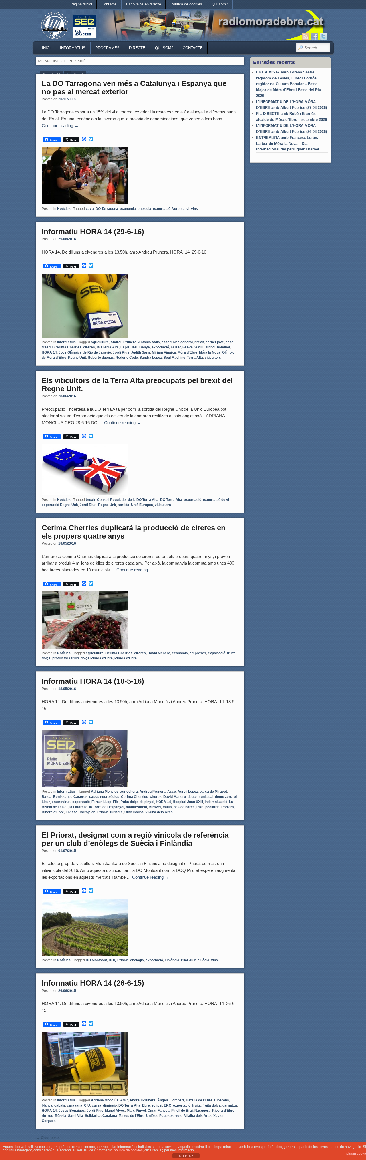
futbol (210, 347)
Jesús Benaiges (72, 1111)
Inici (46, 48)
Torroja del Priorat (93, 812)
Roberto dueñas (101, 358)
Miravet (155, 807)
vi (187, 209)
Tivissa (71, 812)
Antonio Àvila (149, 342)
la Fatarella (78, 807)
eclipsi (157, 1105)
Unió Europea (142, 505)
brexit (199, 342)
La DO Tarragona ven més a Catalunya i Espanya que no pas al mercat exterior (134, 87)
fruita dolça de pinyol (137, 802)
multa (167, 807)
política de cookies (128, 1150)
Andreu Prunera (123, 342)
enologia (144, 209)
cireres (89, 347)
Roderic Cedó (127, 358)
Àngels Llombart (170, 1100)
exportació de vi (216, 500)
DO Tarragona (107, 209)
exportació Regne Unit (60, 505)
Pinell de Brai (182, 1111)
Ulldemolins (134, 812)
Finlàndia (172, 960)
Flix (116, 802)
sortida (123, 505)
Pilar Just (188, 960)
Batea (46, 797)
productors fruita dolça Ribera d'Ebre (82, 658)
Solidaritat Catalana (101, 1116)
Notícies (64, 209)
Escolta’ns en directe (143, 4)
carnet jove (215, 342)
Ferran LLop (101, 802)
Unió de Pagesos (160, 1116)
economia (128, 209)
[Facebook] (314, 36)
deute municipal (200, 797)
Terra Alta (195, 358)
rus (50, 1116)
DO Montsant (96, 960)
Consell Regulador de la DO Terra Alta (127, 500)
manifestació (136, 807)
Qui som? (220, 4)
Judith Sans (140, 352)
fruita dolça (211, 1105)
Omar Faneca (159, 1111)
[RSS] (305, 36)
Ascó (171, 792)
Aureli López (188, 792)
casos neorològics (104, 797)
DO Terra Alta (108, 347)
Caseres (80, 797)
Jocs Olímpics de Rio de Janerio (85, 352)
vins (194, 209)
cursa (96, 1105)
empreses (198, 653)
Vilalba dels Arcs (159, 812)
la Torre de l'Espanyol (106, 807)
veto (178, 1116)
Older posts (48, 1138)
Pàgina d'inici (81, 4)
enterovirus (61, 802)
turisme (116, 812)
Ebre (146, 1105)
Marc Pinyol (136, 1111)
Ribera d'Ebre (125, 658)
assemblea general (177, 342)
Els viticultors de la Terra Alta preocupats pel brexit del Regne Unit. (137, 384)
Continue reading (60, 125)
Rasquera (202, 1111)
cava (90, 209)
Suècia (203, 960)
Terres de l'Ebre (131, 1116)
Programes (107, 48)
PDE (200, 807)
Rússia (60, 1116)
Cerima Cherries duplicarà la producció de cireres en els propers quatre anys (134, 531)
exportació (161, 209)
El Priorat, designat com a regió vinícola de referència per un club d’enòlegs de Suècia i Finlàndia (135, 839)
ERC (167, 1105)
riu (44, 1116)
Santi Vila (75, 1116)
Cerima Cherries (67, 347)
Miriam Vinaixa (164, 352)
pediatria (212, 807)
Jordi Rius (121, 352)
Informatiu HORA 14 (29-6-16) (93, 231)
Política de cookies (186, 4)
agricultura (100, 342)
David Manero (159, 653)
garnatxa (229, 1105)
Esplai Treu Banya (135, 347)
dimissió (110, 1105)
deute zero (223, 797)
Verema (178, 209)
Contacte (109, 4)
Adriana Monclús (104, 792)
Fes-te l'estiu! (193, 347)
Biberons (221, 1100)
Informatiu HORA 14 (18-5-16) (93, 681)
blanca (47, 1105)
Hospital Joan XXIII (188, 802)
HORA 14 (49, 352)
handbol (223, 347)
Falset (176, 347)
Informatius (72, 48)
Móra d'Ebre (187, 352)
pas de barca (184, 807)
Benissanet (62, 797)
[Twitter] (323, 36)
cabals (59, 1105)
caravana (74, 1105)
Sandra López (151, 358)
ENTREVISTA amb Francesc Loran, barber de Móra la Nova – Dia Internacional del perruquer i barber (287, 143)
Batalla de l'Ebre (199, 1100)
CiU (87, 1105)
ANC (124, 1100)
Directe (137, 48)
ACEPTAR (186, 1156)
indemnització (216, 802)
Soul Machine (174, 358)
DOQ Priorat (118, 960)
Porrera (227, 807)
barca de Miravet (213, 792)
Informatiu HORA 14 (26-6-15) (93, 983)
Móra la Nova (209, 352)
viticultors (213, 358)
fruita (196, 1105)
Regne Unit (77, 358)
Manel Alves (115, 1111)
